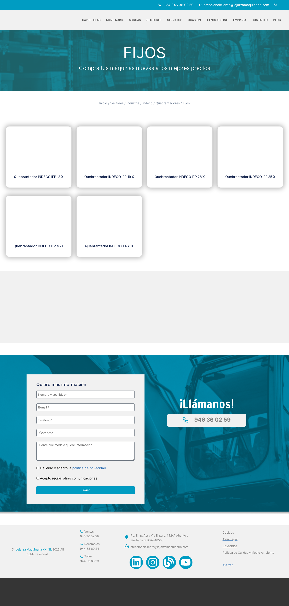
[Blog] (169, 562)
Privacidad (230, 546)
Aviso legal (230, 539)
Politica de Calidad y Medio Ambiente (248, 552)
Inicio (103, 103)
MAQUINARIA (114, 20)
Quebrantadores (168, 103)
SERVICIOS (174, 20)
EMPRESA (239, 20)
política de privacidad (89, 468)
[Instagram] (152, 562)
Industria (133, 103)
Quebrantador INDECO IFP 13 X (39, 177)
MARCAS (135, 20)
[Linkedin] (136, 562)
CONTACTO (260, 20)
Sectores (116, 103)
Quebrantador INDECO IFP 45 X (39, 246)
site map (228, 564)
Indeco (148, 103)
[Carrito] (275, 5)
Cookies (228, 532)
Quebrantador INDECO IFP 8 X (109, 246)
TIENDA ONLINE (217, 20)
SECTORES (154, 20)
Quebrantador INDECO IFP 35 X (250, 177)
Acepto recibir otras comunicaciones (68, 478)
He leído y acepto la (73, 468)
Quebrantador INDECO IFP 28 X (180, 177)
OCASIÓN (194, 20)
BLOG (277, 20)
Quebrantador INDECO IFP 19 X (109, 177)
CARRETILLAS (91, 20)
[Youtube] (185, 562)
